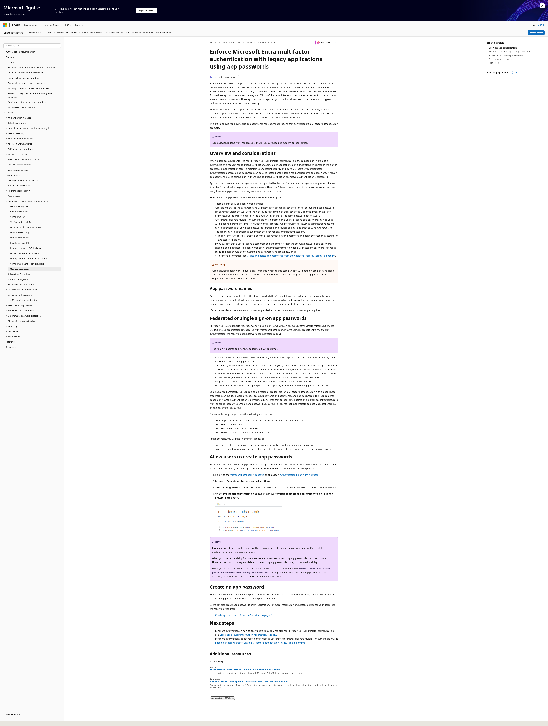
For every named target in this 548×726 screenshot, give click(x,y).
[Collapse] (60, 40)
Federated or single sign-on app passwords (509, 51)
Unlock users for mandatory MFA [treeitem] (26, 227)
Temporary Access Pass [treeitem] (19, 185)
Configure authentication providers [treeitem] (27, 263)
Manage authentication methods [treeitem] (23, 180)
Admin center (536, 32)
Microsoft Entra (226, 42)
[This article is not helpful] (515, 72)
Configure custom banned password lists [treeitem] (27, 102)
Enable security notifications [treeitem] (21, 107)
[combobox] (32, 45)
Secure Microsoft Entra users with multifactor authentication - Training (245, 669)
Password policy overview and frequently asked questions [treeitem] (30, 95)
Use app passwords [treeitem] (19, 269)
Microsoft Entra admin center (246, 474)
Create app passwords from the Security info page (242, 615)
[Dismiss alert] (542, 5)
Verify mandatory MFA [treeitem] (20, 222)
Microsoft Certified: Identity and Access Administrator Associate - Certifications (249, 681)
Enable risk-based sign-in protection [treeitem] (25, 72)
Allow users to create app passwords (506, 55)
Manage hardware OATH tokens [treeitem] (25, 248)
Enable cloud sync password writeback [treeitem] (26, 83)
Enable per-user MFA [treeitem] (20, 243)
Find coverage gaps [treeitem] (19, 237)
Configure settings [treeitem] (19, 211)
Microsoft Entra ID (246, 42)
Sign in (541, 24)
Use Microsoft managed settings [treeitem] (23, 300)
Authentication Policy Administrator (299, 474)
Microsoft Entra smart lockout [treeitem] (22, 321)
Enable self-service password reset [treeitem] (24, 78)
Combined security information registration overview (248, 634)
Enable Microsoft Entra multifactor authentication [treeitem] (32, 67)
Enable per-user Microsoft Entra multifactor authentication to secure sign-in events (260, 642)
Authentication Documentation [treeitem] (20, 51)
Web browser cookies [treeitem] (18, 170)
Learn (213, 42)
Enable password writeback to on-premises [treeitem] (28, 88)
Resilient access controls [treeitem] (19, 164)
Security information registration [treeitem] (23, 159)
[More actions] (335, 42)
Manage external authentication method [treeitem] (29, 258)
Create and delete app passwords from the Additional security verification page (290, 255)
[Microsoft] (5, 25)
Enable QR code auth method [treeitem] (22, 284)
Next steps (494, 62)
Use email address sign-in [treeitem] (20, 295)
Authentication (265, 42)
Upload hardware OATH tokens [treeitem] (25, 253)
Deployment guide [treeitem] (19, 206)
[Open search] (534, 25)
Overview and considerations (503, 47)
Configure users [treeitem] (18, 216)
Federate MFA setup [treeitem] (19, 232)
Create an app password (500, 59)
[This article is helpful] (512, 72)
